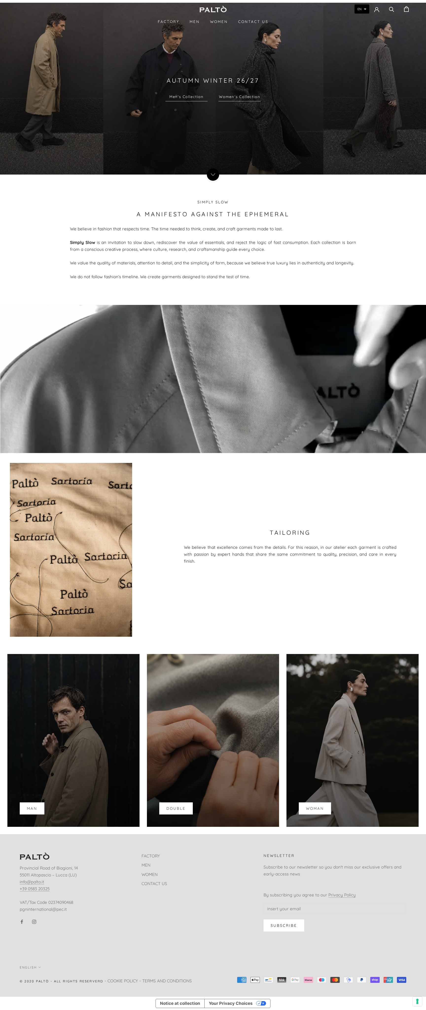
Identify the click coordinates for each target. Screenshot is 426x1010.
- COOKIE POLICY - (123, 980)
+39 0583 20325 (35, 888)
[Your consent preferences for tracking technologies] (417, 1001)
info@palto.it (32, 881)
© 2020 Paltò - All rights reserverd (61, 981)
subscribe (284, 925)
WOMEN (219, 21)
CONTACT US (253, 21)
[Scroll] (213, 174)
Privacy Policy (342, 894)
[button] (362, 9)
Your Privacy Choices (231, 1003)
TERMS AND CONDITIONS (167, 980)
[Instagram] (34, 921)
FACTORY (168, 21)
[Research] (391, 9)
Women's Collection (239, 96)
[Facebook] (22, 921)
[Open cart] (406, 9)
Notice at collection (180, 1003)
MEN (195, 21)
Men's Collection (186, 96)
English (28, 967)
